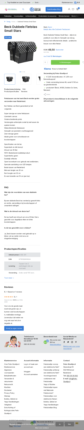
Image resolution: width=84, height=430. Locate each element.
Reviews (24, 91)
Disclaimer (8, 390)
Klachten (7, 387)
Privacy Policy (9, 393)
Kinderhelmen (77, 16)
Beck (50, 27)
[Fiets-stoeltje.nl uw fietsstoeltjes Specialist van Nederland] (11, 9)
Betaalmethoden (10, 376)
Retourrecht (8, 384)
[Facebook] (64, 342)
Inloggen (27, 371)
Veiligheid (7, 405)
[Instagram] (72, 342)
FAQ (24, 89)
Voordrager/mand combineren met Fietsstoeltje (50, 378)
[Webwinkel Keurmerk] (35, 9)
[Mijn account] (69, 9)
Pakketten (8, 16)
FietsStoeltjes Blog (54, 9)
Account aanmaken (31, 374)
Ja (59, 424)
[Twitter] (68, 342)
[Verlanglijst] (73, 9)
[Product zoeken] (23, 9)
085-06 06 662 (72, 376)
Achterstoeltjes (30, 16)
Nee (69, 424)
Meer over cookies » (42, 428)
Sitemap (7, 396)
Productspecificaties (11, 91)
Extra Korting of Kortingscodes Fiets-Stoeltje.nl (11, 410)
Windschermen (64, 16)
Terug (8, 21)
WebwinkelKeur (55, 344)
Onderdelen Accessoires (47, 16)
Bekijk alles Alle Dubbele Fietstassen (57, 29)
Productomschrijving (12, 89)
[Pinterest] (76, 342)
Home (13, 21)
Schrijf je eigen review (14, 328)
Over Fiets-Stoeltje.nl (11, 364)
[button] (20, 71)
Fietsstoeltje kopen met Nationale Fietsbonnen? (50, 390)
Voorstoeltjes (18, 16)
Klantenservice (67, 2)
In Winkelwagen (65, 62)
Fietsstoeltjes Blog (50, 407)
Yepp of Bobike (49, 384)
